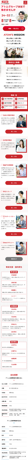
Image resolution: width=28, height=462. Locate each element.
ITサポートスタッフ (8, 107)
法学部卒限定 (21, 98)
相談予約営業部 (8, 103)
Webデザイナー (21, 107)
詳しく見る (14, 131)
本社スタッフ (21, 103)
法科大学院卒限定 (8, 98)
